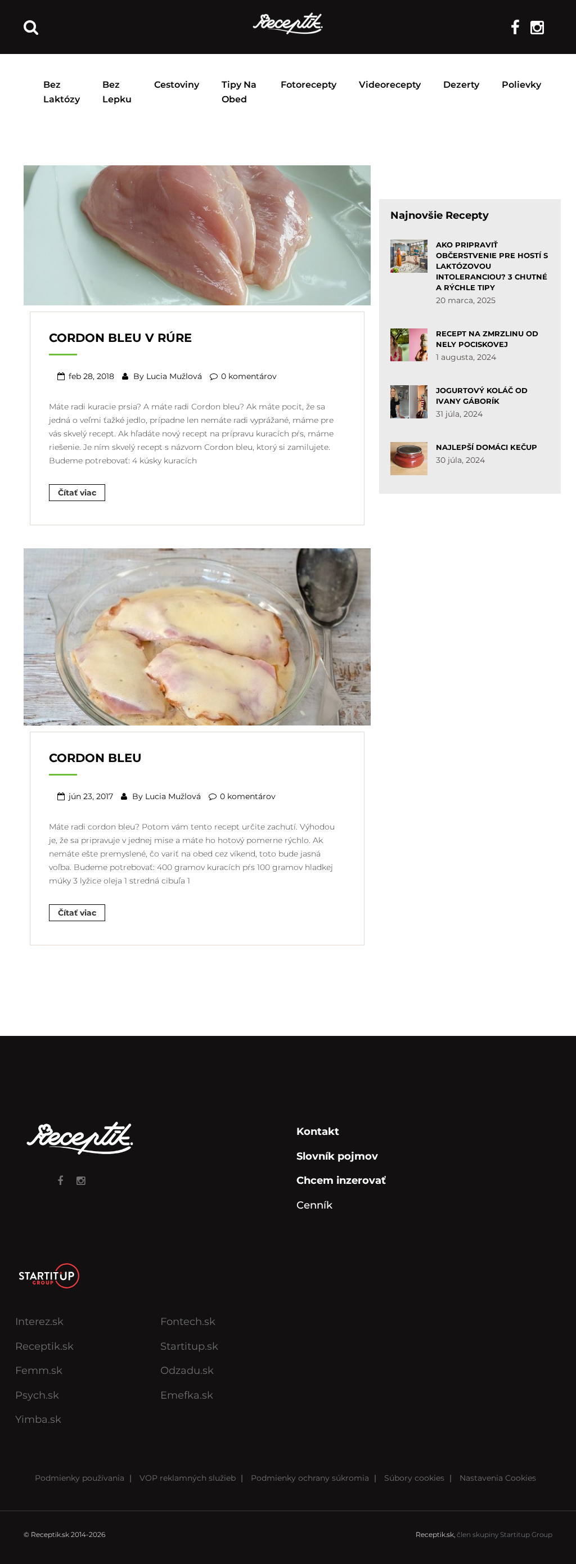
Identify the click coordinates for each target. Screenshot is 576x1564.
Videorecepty (390, 84)
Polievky (521, 84)
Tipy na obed (239, 92)
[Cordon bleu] (197, 635)
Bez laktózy (61, 92)
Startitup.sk (189, 1346)
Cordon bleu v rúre (120, 337)
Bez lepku (117, 92)
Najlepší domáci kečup (486, 447)
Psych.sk (37, 1395)
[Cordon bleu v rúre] (197, 234)
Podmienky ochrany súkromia (310, 1478)
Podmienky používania (79, 1478)
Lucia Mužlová (174, 376)
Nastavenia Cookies (498, 1478)
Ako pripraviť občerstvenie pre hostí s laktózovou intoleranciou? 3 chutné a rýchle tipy (492, 266)
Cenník (314, 1205)
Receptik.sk (44, 1346)
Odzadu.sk (187, 1370)
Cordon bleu (95, 757)
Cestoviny (176, 84)
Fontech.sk (187, 1321)
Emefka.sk (186, 1395)
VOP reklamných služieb (188, 1478)
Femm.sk (38, 1370)
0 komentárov (249, 376)
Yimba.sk (38, 1419)
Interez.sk (39, 1321)
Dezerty (461, 84)
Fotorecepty (308, 84)
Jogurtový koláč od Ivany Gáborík (482, 395)
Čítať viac (77, 493)
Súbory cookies (414, 1478)
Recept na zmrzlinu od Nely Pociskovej (487, 339)
